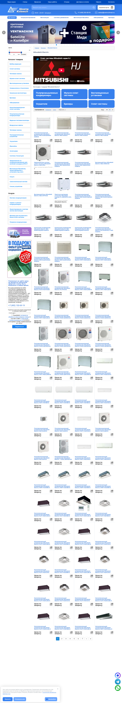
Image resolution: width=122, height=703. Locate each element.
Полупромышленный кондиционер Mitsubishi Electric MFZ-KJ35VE (82, 134)
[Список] (107, 110)
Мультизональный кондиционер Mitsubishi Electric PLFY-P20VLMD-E (42, 599)
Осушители (41, 104)
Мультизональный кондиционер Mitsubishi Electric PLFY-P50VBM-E (62, 543)
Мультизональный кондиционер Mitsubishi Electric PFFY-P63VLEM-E (103, 288)
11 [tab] (69, 44)
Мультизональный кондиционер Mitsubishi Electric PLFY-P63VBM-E (103, 514)
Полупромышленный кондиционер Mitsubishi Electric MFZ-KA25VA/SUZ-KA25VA (42, 259)
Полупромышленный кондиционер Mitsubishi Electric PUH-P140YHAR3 (42, 288)
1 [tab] (43, 44)
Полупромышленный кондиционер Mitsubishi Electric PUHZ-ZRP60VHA (103, 345)
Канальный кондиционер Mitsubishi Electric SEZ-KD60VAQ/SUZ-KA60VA (63, 229)
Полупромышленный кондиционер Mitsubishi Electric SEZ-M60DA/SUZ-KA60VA (83, 164)
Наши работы (52, 2)
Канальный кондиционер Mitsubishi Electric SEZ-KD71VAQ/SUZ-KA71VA (83, 229)
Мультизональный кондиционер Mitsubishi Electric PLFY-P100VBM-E (62, 628)
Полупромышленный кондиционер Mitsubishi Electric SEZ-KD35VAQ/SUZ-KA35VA (104, 196)
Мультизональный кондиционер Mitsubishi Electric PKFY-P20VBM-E (62, 401)
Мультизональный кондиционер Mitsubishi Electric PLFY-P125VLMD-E (103, 599)
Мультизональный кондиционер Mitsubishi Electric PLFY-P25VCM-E (103, 571)
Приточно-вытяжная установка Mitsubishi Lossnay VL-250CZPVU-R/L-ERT (63, 196)
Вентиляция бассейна (81, 17)
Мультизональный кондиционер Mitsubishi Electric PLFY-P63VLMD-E (83, 514)
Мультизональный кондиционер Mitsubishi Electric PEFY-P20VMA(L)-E (103, 628)
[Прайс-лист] (113, 110)
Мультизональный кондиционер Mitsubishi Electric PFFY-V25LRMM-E (83, 373)
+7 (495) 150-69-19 (84, 12)
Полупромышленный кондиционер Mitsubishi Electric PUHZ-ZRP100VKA (42, 345)
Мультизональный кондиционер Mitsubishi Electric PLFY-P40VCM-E (103, 543)
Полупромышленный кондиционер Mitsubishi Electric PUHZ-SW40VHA (82, 316)
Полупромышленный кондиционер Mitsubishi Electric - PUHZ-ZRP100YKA (63, 458)
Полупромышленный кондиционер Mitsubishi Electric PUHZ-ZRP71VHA (62, 373)
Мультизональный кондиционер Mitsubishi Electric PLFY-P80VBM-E (62, 514)
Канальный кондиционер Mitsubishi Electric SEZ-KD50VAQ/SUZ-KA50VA (42, 229)
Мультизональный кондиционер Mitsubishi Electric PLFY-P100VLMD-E (42, 628)
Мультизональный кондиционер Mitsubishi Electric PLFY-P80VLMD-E (42, 514)
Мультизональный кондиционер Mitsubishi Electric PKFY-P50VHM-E (82, 458)
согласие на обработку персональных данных (18, 316)
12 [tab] (72, 44)
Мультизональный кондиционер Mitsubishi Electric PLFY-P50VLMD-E (42, 543)
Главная (37, 48)
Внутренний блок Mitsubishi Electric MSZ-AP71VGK (43, 195)
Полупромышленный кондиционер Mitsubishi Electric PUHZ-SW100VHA (63, 316)
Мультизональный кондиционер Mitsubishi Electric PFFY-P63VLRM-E (42, 316)
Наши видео (11, 2)
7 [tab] (59, 44)
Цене (54, 109)
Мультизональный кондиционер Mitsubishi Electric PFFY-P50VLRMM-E (83, 288)
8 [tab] (61, 44)
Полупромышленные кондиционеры (47, 94)
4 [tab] (51, 44)
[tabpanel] (61, 32)
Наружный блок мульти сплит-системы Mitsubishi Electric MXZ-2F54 (42, 164)
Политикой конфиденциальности (18, 319)
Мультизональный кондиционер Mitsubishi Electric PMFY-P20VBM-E (82, 486)
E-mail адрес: (12, 313)
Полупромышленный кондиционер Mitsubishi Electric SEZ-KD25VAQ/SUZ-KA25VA (83, 196)
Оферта (98, 2)
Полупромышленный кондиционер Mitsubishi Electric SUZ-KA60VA (103, 430)
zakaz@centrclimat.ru (106, 12)
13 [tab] (75, 44)
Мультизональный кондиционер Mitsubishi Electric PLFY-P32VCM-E (41, 571)
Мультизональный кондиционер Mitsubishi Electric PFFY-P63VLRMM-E (42, 373)
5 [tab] (53, 44)
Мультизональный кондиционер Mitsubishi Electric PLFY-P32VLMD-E (83, 628)
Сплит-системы (99, 104)
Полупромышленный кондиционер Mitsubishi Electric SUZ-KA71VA (41, 458)
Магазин (43, 48)
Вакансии (37, 2)
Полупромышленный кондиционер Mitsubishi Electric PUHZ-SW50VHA (103, 316)
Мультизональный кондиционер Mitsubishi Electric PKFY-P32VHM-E (103, 401)
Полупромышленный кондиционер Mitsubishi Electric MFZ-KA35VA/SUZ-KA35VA (63, 259)
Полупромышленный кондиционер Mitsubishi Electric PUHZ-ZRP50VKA (83, 345)
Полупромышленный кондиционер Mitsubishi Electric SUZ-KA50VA (62, 430)
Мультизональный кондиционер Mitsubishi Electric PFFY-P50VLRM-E (103, 259)
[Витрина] (110, 110)
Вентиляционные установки (100, 94)
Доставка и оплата (82, 2)
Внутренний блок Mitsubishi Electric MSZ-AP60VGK (104, 163)
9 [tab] (64, 44)
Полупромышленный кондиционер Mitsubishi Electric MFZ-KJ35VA (62, 134)
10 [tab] (67, 44)
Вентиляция (44, 17)
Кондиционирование (28, 17)
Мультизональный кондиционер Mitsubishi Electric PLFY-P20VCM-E (62, 599)
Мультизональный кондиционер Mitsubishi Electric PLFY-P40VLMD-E (83, 543)
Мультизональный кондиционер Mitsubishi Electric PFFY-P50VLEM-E (83, 259)
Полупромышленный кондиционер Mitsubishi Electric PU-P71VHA (62, 288)
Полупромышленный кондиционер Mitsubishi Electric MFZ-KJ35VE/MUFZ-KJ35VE (42, 134)
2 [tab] (45, 44)
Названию (48, 109)
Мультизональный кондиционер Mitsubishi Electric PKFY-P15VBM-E (41, 401)
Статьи (25, 2)
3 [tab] (48, 44)
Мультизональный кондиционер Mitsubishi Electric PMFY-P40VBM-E (42, 486)
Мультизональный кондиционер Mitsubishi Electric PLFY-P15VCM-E (82, 599)
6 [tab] (56, 44)
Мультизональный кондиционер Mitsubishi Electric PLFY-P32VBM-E (62, 571)
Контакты (111, 2)
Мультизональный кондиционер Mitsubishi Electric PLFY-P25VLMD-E (83, 571)
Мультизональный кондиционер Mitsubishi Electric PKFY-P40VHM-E (82, 430)
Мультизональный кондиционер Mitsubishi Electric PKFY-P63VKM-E (103, 458)
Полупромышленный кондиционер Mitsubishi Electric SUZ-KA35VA (41, 430)
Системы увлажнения (61, 17)
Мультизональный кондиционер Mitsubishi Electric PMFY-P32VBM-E (103, 486)
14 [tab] (77, 44)
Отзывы (66, 2)
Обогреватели (98, 17)
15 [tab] (80, 44)
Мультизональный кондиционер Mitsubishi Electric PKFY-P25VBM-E (82, 401)
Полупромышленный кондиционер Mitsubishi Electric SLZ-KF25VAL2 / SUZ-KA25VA (104, 229)
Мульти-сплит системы (71, 94)
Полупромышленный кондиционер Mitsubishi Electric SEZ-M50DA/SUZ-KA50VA (62, 164)
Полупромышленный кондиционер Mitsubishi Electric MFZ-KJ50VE (103, 134)
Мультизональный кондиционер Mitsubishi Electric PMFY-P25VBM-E (62, 486)
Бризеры (111, 17)
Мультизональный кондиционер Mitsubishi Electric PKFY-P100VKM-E (103, 373)
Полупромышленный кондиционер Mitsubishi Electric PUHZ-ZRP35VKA (62, 345)
